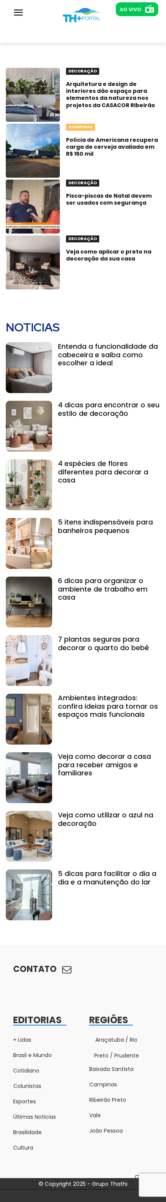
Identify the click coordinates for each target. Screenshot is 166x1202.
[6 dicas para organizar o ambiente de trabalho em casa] (29, 602)
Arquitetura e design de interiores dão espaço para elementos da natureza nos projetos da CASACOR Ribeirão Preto (110, 98)
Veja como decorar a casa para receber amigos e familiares (104, 764)
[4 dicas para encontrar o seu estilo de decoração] (29, 426)
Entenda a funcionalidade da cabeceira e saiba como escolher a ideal (108, 354)
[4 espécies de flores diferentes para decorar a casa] (29, 484)
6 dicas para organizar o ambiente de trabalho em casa (102, 589)
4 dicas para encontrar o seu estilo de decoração (108, 409)
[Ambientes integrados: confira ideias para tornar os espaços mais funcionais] (29, 719)
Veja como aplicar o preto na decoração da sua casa (108, 255)
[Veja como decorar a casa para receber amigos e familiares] (29, 777)
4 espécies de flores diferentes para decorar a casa (103, 472)
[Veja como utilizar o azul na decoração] (29, 836)
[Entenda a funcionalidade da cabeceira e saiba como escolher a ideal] (29, 367)
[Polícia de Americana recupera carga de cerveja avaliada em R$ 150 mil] (33, 151)
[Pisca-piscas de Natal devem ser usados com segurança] (33, 207)
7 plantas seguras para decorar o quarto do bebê (103, 643)
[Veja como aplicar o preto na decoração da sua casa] (33, 262)
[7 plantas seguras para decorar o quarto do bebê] (29, 660)
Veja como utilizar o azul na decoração (105, 819)
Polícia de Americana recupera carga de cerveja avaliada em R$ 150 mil (112, 147)
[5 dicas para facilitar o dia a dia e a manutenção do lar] (29, 894)
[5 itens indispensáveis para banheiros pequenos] (29, 543)
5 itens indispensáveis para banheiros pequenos (105, 526)
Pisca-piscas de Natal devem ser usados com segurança (109, 199)
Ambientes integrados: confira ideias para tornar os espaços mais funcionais (108, 706)
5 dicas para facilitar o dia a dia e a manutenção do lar (107, 878)
